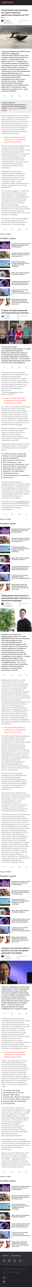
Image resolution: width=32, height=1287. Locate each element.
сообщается (12, 392)
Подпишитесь (13, 108)
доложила (15, 1159)
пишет (17, 1048)
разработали (21, 502)
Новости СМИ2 (5, 234)
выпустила (15, 53)
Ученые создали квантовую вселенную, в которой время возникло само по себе (15, 139)
